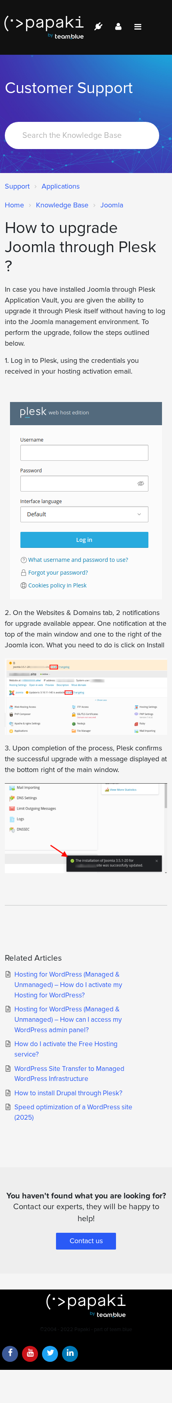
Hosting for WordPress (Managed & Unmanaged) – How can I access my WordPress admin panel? (68, 1019)
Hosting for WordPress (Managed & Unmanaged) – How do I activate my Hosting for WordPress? (68, 984)
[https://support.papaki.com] (86, 1306)
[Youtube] (30, 1354)
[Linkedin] (70, 1354)
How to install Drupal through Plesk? (68, 1093)
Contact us (86, 1240)
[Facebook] (10, 1354)
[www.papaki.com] (44, 27)
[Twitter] (50, 1354)
